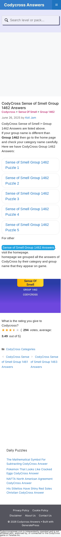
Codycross (8, 111)
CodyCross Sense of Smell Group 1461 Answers (15, 361)
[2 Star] (6, 330)
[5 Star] (17, 330)
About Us (30, 515)
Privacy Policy (21, 510)
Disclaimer (16, 515)
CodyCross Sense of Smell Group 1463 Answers (44, 361)
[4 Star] (14, 330)
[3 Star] (10, 330)
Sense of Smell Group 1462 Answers (28, 247)
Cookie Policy (40, 510)
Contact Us (45, 515)
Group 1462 (47, 111)
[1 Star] (3, 330)
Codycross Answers (24, 4)
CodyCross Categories (20, 349)
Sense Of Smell (27, 111)
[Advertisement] (30, 64)
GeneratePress (30, 525)
